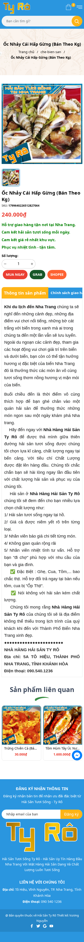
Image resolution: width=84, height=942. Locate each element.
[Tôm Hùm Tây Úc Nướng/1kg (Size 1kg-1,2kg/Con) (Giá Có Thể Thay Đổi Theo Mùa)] (62, 724)
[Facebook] (76, 754)
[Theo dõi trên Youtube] (51, 926)
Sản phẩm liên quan (42, 689)
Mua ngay (15, 274)
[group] (42, 123)
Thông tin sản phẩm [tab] (25, 293)
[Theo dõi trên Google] (45, 926)
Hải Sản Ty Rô (46, 915)
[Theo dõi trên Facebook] (32, 926)
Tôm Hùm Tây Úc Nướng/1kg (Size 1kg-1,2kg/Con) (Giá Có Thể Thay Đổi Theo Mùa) (63, 748)
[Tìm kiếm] (77, 21)
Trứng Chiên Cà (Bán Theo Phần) (21, 748)
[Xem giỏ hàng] (68, 7)
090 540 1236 (51, 901)
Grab (37, 274)
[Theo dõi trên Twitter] (38, 926)
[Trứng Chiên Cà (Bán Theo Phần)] (21, 724)
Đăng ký (71, 814)
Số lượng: (10, 255)
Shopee (56, 274)
